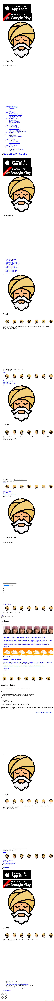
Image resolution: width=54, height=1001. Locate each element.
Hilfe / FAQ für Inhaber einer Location (17, 131)
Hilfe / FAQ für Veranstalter (15, 130)
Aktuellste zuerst (10, 984)
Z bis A (26, 984)
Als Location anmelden (14, 129)
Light (15, 981)
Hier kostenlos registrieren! (9, 383)
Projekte (2, 615)
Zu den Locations (13, 126)
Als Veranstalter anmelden (15, 116)
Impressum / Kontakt (13, 107)
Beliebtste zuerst (17, 984)
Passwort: (5, 370)
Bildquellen (11, 111)
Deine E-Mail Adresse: (8, 369)
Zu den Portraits (12, 120)
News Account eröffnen (14, 143)
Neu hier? (5, 382)
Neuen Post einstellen (14, 148)
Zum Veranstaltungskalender (15, 113)
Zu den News (12, 140)
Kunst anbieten (12, 135)
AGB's (10, 110)
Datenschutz (11, 108)
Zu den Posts (12, 146)
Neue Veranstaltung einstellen (15, 115)
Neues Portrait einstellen (14, 121)
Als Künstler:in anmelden (14, 122)
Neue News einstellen (14, 141)
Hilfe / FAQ (11, 117)
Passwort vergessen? (8, 380)
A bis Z (23, 984)
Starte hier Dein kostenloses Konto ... (44, 712)
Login (4, 372)
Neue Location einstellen (14, 127)
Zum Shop (11, 134)
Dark (11, 981)
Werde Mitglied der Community (16, 149)
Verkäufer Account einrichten (15, 136)
